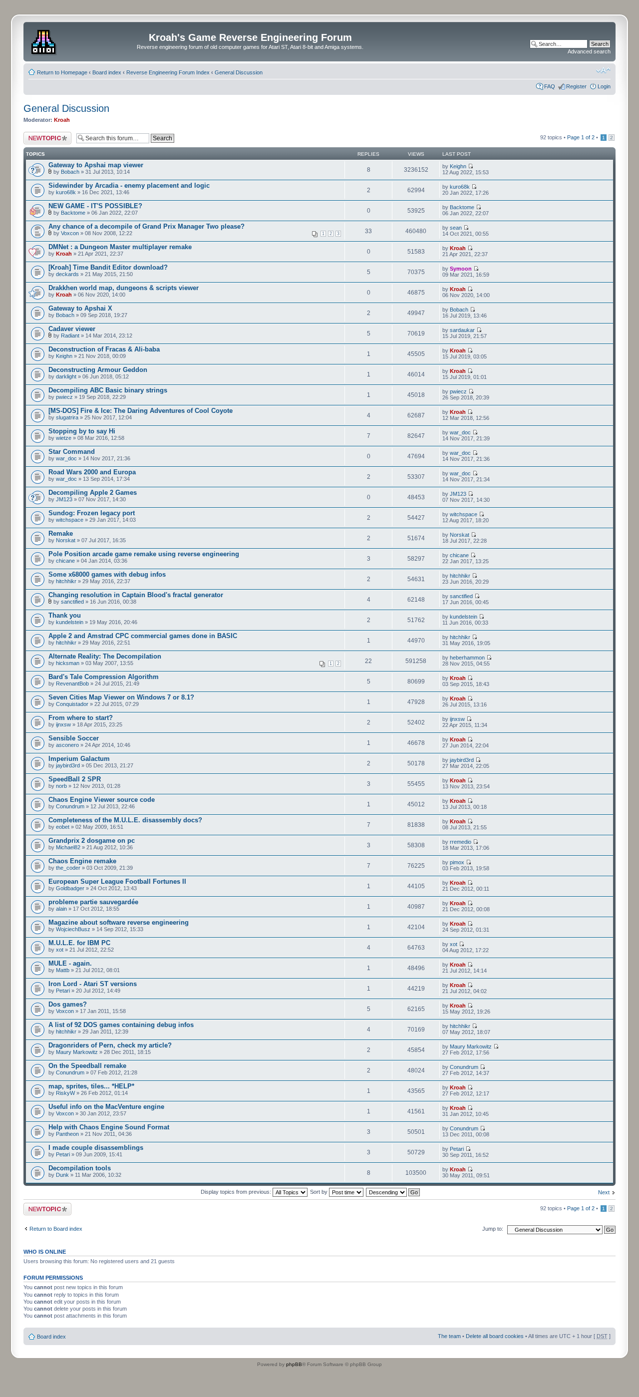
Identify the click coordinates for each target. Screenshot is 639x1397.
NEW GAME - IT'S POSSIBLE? (95, 206)
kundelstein (69, 622)
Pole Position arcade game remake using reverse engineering (143, 554)
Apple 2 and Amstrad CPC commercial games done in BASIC (142, 636)
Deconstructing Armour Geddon (97, 369)
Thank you (64, 615)
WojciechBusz (73, 929)
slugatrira (67, 417)
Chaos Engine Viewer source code (101, 799)
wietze (63, 438)
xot (59, 950)
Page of (581, 137)
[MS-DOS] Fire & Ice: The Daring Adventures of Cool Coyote (140, 410)
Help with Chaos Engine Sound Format (108, 1127)
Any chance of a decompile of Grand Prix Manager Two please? (146, 226)
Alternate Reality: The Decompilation (104, 656)
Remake (60, 533)
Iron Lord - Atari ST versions (92, 984)
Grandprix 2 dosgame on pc (91, 840)
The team (449, 1336)
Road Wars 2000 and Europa (92, 472)
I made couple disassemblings (95, 1147)
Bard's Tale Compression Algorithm (103, 677)
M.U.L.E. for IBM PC (79, 943)
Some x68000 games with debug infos (107, 574)
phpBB (294, 1364)
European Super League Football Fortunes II (117, 881)
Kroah (62, 120)
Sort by (319, 1192)
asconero (67, 745)
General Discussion (239, 72)
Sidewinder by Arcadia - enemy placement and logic (129, 185)
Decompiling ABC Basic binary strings (107, 390)
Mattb (62, 970)
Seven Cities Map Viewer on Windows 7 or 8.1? (121, 697)
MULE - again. (70, 963)
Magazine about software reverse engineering (118, 922)
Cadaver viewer (71, 329)
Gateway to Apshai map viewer (95, 165)
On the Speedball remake (87, 1065)
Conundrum (70, 806)
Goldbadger (70, 888)
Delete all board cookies (495, 1336)
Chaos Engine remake (82, 861)
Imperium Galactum (79, 758)
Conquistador (72, 704)
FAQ (549, 86)
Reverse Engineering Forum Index (168, 72)
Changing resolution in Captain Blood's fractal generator (135, 595)
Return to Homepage (62, 72)
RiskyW (65, 1093)
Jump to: (492, 1229)
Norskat (65, 540)
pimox (457, 862)
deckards (67, 274)
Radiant (70, 336)
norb (61, 786)
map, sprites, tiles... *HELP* (91, 1086)
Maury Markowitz (77, 1052)
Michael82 (68, 847)
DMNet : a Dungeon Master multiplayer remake (120, 247)
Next (604, 1192)
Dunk (62, 1175)
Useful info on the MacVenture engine (106, 1106)
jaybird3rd (68, 765)
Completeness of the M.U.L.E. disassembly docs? (125, 820)
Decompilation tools (79, 1168)
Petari (63, 991)
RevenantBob (72, 684)
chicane (65, 561)
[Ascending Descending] (393, 1192)
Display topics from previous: (237, 1192)
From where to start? (80, 717)
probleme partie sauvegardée (93, 902)
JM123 (64, 499)
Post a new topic (43, 135)
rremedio (460, 842)
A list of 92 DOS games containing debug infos (121, 1025)
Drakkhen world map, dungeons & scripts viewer (123, 288)
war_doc (460, 432)
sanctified (72, 602)
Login (604, 86)
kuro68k (66, 192)
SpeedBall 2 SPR (74, 779)
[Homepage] (44, 40)
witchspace (69, 520)
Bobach (70, 172)
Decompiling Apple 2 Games (92, 492)
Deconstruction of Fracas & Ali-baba (104, 349)
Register (576, 86)
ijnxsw (63, 724)
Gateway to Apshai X (80, 308)
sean (456, 228)
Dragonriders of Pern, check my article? (110, 1045)
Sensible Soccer (73, 738)
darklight (66, 376)
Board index (106, 72)
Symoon (461, 269)
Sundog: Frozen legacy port (91, 513)
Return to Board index (55, 1229)
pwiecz (64, 397)
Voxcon (70, 233)
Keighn (458, 166)
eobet (62, 827)
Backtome (73, 213)
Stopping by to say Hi (81, 431)
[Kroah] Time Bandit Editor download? (108, 267)
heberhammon (467, 658)
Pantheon (67, 1134)
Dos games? (67, 1004)
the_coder (68, 868)
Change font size (603, 70)
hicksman (67, 663)
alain (61, 909)
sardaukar (462, 330)
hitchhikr (66, 581)
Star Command (71, 451)
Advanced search (589, 51)
